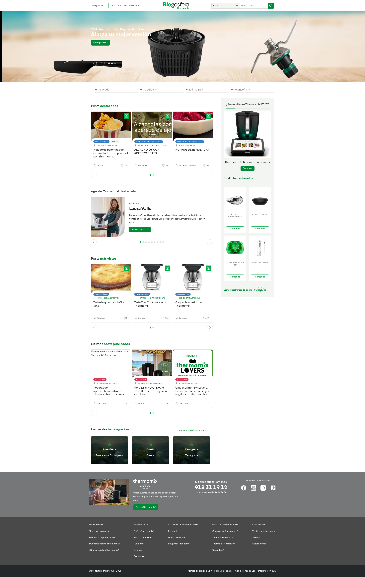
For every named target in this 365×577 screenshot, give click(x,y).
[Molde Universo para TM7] (235, 248)
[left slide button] (94, 63)
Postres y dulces (101, 294)
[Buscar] (271, 6)
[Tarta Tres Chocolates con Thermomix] (152, 280)
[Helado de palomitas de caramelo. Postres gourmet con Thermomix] (111, 128)
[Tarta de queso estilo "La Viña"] (111, 280)
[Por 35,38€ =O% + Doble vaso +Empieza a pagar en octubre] (152, 366)
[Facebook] (243, 488)
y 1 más (115, 141)
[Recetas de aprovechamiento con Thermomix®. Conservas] (111, 366)
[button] (225, 6)
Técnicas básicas (101, 141)
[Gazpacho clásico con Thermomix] (193, 280)
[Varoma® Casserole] (260, 200)
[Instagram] (263, 488)
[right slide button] (102, 63)
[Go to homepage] (176, 5)
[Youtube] (253, 488)
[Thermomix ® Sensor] (260, 248)
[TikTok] (273, 488)
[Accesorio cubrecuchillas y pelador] (235, 200)
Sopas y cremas (183, 294)
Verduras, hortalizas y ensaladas (148, 141)
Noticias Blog (100, 379)
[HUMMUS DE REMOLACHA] (193, 128)
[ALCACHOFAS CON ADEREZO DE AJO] (152, 128)
